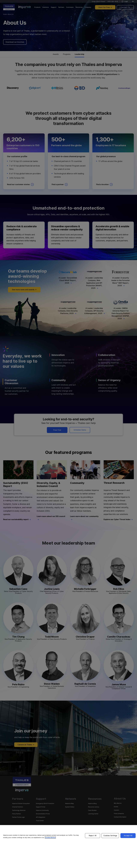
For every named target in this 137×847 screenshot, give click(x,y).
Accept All (128, 835)
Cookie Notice (50, 837)
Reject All (92, 835)
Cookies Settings (110, 835)
